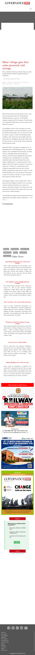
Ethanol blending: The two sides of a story (17, 362)
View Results (17, 545)
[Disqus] (17, 226)
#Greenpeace (11, 82)
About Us (3, 632)
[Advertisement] (17, 41)
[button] (3, 398)
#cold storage (25, 82)
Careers (2, 643)
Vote (17, 542)
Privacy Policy (4, 639)
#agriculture (9, 84)
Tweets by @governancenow (17, 553)
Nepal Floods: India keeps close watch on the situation (17, 262)
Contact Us (3, 647)
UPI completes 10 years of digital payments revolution (17, 282)
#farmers (4, 82)
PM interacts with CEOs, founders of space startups (17, 322)
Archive (3, 648)
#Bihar (4, 84)
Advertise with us (5, 642)
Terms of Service (4, 640)
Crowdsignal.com (17, 547)
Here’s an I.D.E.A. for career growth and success (17, 302)
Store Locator (4, 650)
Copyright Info (4, 635)
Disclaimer (3, 637)
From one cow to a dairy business (17, 342)
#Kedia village (18, 82)
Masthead (3, 645)
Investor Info (4, 634)
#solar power (16, 84)
